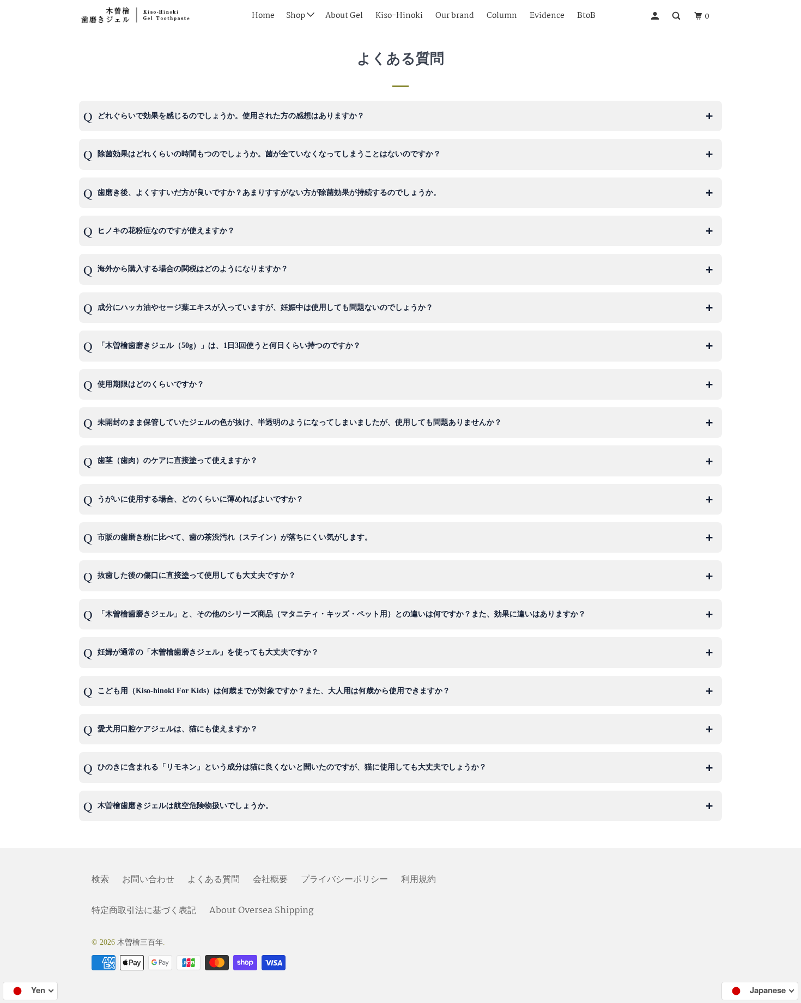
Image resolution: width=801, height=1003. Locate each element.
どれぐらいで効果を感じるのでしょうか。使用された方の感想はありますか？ (231, 116)
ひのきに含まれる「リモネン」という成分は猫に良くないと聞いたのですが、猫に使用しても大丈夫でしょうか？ (293, 767)
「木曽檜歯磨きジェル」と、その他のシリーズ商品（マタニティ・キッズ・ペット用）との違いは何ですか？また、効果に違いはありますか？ (343, 614)
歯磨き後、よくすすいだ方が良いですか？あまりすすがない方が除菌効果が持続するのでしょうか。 (269, 192)
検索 (100, 879)
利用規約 (418, 879)
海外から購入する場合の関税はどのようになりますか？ (193, 269)
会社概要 (270, 879)
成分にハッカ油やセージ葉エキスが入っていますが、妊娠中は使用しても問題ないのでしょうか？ (266, 307)
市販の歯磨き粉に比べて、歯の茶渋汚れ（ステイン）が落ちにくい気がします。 (236, 537)
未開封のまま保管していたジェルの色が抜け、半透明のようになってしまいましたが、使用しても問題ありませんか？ (301, 422)
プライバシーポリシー (344, 879)
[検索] (678, 16)
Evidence (547, 15)
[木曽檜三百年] (135, 16)
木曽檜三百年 (140, 942)
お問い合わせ (148, 879)
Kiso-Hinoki (399, 15)
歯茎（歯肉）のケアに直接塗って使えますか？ (179, 460)
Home (263, 15)
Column (502, 15)
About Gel (344, 15)
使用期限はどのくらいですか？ (152, 384)
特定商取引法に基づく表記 (144, 911)
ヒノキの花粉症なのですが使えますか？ (166, 231)
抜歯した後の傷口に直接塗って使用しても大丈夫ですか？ (198, 575)
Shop (296, 15)
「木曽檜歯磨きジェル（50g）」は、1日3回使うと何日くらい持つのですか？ (230, 345)
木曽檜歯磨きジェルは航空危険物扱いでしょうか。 (186, 806)
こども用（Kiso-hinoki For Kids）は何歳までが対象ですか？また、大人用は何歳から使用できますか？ (275, 691)
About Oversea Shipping (261, 911)
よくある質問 (213, 879)
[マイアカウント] (657, 16)
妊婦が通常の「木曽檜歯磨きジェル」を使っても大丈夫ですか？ (209, 652)
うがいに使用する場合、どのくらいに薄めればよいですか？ (202, 499)
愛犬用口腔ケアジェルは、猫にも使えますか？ (179, 729)
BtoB (586, 15)
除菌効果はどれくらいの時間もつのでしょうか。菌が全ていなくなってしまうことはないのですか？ (269, 154)
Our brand (454, 15)
